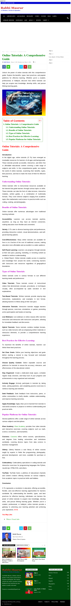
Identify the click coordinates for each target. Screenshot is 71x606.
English (51, 581)
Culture (43, 16)
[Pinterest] (25, 67)
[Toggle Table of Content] (39, 120)
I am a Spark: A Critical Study (56, 57)
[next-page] (45, 545)
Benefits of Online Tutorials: (20, 130)
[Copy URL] (17, 67)
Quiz (25, 20)
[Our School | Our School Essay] (39, 553)
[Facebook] (4, 67)
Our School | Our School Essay (38, 560)
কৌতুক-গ (50, 60)
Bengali (51, 578)
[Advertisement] (35, 36)
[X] (21, 67)
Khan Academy (20, 426)
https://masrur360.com (18, 536)
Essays (7, 51)
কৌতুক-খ (50, 63)
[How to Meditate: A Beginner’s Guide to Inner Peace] (9, 553)
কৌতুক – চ (51, 54)
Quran (31, 20)
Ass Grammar (21, 16)
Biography (30, 16)
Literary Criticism (8, 20)
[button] (68, 18)
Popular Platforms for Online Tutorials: (25, 139)
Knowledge (19, 20)
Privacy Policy (55, 601)
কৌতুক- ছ (51, 51)
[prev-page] (42, 545)
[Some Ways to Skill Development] (24, 553)
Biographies (52, 584)
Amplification (11, 16)
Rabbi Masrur (7, 62)
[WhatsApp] (29, 67)
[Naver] (8, 67)
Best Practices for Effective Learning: (24, 136)
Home (3, 51)
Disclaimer (62, 601)
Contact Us (46, 601)
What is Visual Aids (12, 519)
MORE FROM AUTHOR (22, 545)
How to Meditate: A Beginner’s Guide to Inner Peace (7, 560)
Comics (37, 16)
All (4, 16)
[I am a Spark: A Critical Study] (29, 591)
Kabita (55, 16)
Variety (45, 20)
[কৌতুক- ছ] (29, 575)
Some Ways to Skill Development (22, 560)
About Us (40, 601)
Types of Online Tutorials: (19, 133)
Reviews (38, 20)
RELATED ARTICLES (9, 545)
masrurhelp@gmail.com (14, 589)
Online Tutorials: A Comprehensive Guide (22, 124)
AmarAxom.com (7, 604)
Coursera (14, 437)
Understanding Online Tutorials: (22, 127)
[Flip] (12, 67)
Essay (49, 16)
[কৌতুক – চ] (29, 583)
